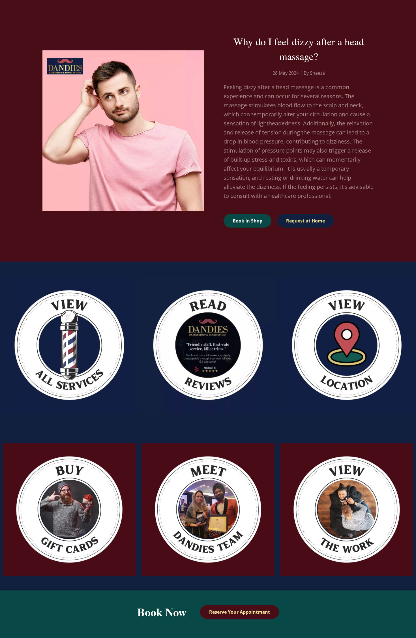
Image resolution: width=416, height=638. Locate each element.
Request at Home (305, 221)
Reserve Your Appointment (239, 612)
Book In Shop (247, 221)
